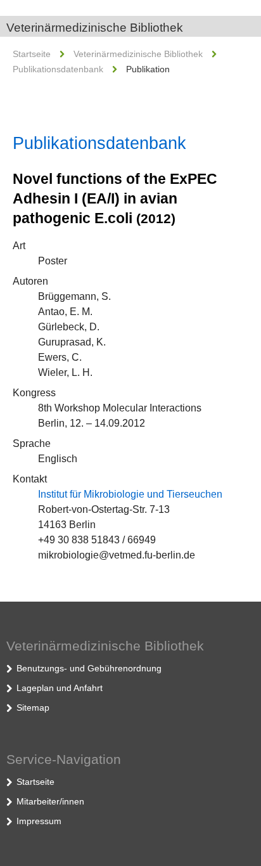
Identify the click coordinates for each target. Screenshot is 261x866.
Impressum (38, 821)
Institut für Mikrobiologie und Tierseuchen (130, 494)
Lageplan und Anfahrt (59, 688)
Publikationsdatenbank (58, 69)
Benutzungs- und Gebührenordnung (89, 668)
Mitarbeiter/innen (50, 801)
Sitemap (32, 707)
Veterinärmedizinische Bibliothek (94, 27)
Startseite (32, 54)
